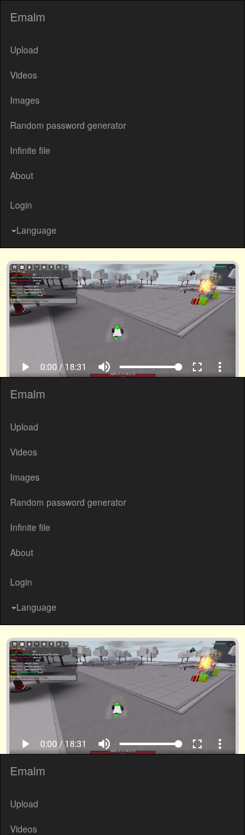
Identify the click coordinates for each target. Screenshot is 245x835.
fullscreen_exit (206, 810)
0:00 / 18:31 (54, 810)
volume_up (113, 810)
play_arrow (16, 810)
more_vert (228, 810)
